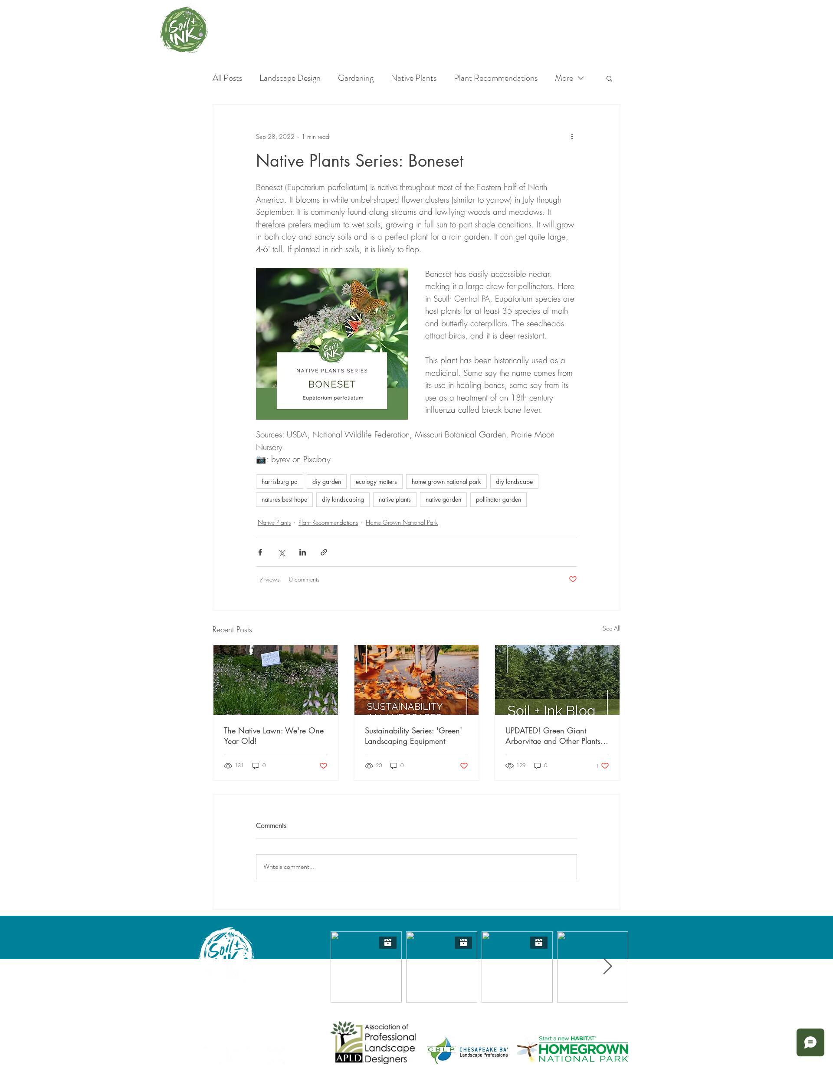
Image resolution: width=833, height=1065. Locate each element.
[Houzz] (276, 1055)
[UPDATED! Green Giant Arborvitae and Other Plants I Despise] (557, 680)
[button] (609, 78)
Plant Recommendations (496, 78)
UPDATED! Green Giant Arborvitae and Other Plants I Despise (555, 735)
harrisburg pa (280, 481)
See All (611, 628)
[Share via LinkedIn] (302, 552)
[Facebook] (212, 1055)
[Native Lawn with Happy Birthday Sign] (275, 680)
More (564, 78)
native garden (443, 499)
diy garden (326, 481)
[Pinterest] (254, 1055)
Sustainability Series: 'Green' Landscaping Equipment (413, 735)
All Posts (227, 78)
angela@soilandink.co (229, 1012)
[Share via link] (324, 552)
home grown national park (446, 481)
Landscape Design (290, 78)
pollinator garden (498, 499)
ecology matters (376, 481)
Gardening (356, 78)
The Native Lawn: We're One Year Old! (274, 735)
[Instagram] (233, 1055)
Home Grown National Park (402, 522)
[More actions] (572, 136)
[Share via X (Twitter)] (281, 552)
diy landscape (514, 481)
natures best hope (284, 499)
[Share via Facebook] (260, 552)
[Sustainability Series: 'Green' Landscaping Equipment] (416, 680)
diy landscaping (343, 499)
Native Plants (413, 78)
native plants (395, 499)
